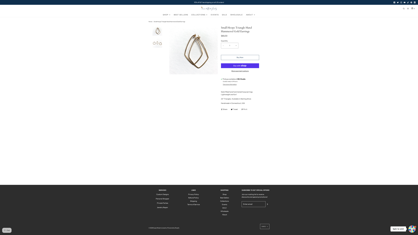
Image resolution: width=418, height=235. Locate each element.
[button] (157, 34)
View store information (230, 84)
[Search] (403, 8)
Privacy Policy (193, 194)
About (224, 215)
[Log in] (408, 8)
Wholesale (236, 15)
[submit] (267, 204)
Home (150, 21)
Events (215, 15)
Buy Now (240, 57)
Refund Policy (193, 198)
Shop (225, 194)
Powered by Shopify (173, 228)
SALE (224, 15)
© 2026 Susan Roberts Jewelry (158, 228)
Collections (224, 201)
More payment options (240, 71)
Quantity (224, 41)
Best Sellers (181, 15)
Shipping (193, 201)
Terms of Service (193, 204)
